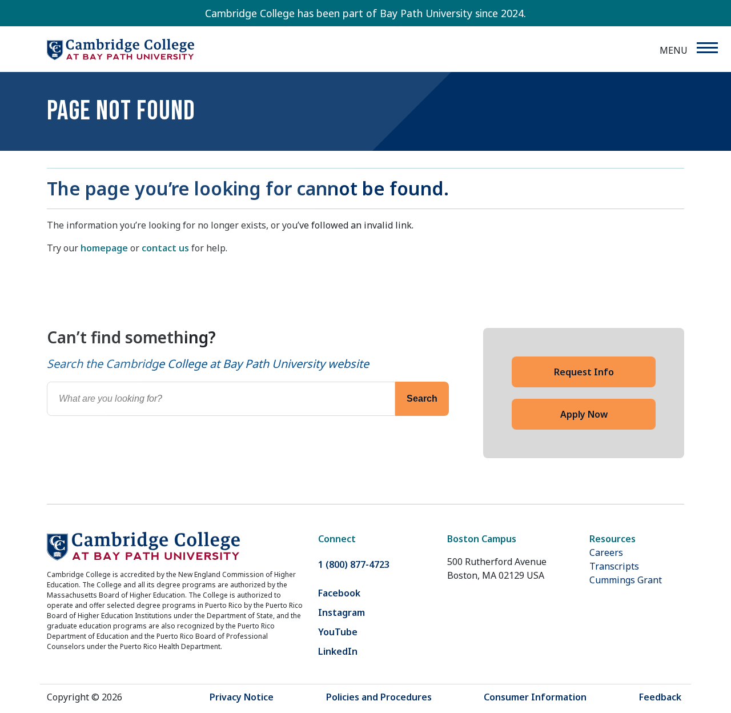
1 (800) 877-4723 (353, 564)
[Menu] (706, 47)
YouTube (338, 632)
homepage (104, 248)
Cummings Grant (625, 580)
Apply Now (584, 414)
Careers (606, 552)
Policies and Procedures (379, 697)
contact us (165, 248)
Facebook (339, 593)
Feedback (660, 697)
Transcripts (614, 566)
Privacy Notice (242, 697)
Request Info (584, 372)
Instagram (341, 612)
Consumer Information (535, 697)
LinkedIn (338, 651)
